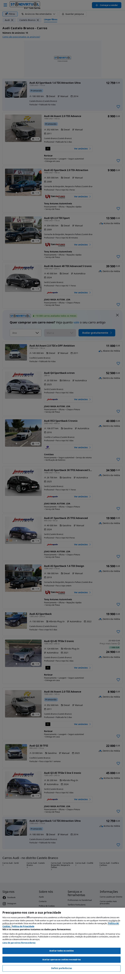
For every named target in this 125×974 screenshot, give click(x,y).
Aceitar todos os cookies (61, 950)
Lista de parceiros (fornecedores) (18, 942)
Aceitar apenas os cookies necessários (61, 959)
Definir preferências (61, 968)
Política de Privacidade (23, 926)
